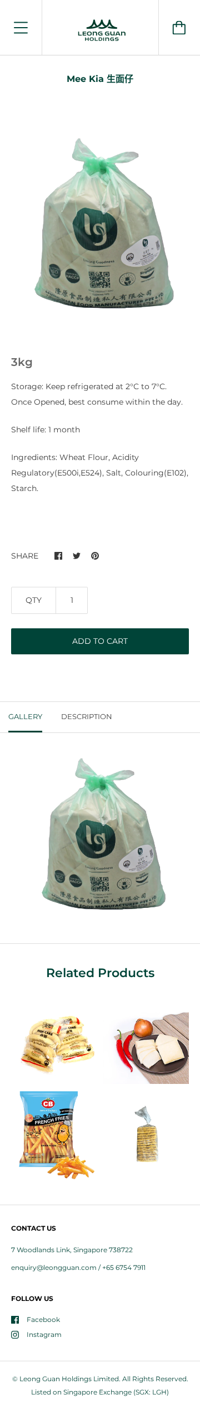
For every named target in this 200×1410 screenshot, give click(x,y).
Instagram (44, 1334)
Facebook (43, 1319)
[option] (100, 228)
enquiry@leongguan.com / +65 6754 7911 (78, 1267)
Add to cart (100, 641)
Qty (34, 600)
